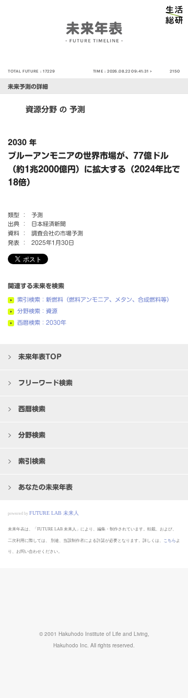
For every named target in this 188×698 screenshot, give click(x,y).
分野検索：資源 (37, 311)
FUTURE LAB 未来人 (54, 513)
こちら (169, 540)
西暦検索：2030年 (41, 322)
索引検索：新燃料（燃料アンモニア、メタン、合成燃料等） (94, 299)
